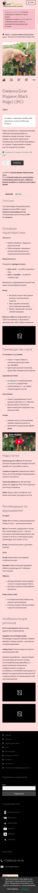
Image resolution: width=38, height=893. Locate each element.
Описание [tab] (9, 194)
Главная (7, 34)
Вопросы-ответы (11, 755)
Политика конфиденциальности (17, 768)
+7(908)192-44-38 (14, 860)
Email (4, 785)
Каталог (8, 739)
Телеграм (23, 19)
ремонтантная (19, 180)
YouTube (11, 828)
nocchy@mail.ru (12, 866)
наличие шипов (7, 180)
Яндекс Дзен (12, 823)
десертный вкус (28, 177)
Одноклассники (14, 812)
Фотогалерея (10, 751)
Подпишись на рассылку (13, 12)
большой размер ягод (14, 177)
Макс (30, 19)
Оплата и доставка (12, 743)
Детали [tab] (18, 194)
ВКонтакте (12, 817)
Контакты (9, 764)
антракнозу (12, 383)
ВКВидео (11, 834)
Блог (7, 747)
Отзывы (8, 759)
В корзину (17, 163)
